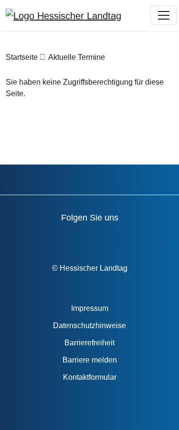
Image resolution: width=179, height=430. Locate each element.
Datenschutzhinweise (89, 325)
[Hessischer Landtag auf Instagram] (111, 238)
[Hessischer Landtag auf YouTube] (56, 238)
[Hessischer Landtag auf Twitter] (84, 238)
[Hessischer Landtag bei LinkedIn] (165, 238)
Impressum (89, 308)
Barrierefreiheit (89, 343)
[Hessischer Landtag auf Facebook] (29, 238)
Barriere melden (90, 360)
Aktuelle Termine (76, 57)
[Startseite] (63, 15)
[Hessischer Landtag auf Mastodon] (138, 238)
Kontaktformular (89, 377)
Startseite (22, 57)
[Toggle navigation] (163, 15)
